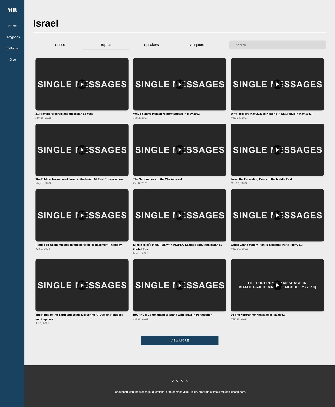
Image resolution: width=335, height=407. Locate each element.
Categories (13, 37)
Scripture (197, 45)
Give (12, 59)
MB (12, 10)
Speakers (151, 45)
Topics (105, 45)
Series (60, 45)
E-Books (13, 48)
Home (12, 26)
